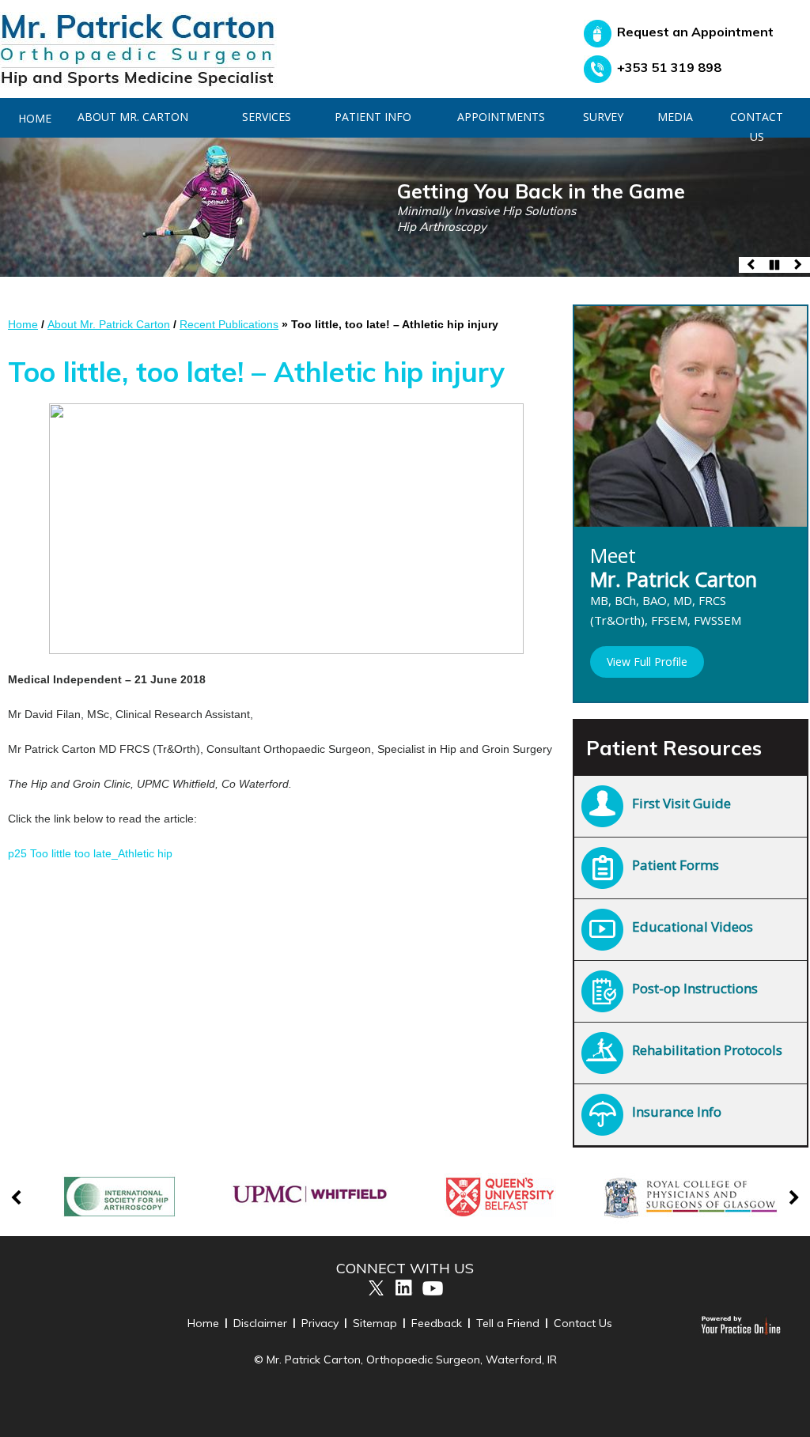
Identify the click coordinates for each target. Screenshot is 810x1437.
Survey (603, 116)
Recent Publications (229, 324)
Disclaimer (260, 1323)
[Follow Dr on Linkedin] (404, 1288)
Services (266, 116)
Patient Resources (674, 748)
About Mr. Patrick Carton (108, 324)
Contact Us (756, 126)
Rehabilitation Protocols (707, 1050)
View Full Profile (647, 661)
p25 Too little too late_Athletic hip (90, 853)
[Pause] (774, 265)
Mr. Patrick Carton (673, 597)
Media (675, 116)
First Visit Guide (681, 803)
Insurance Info (676, 1111)
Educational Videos (692, 926)
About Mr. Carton (133, 116)
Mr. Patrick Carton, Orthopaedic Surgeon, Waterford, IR (412, 1359)
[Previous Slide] (751, 265)
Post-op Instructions (695, 988)
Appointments (501, 116)
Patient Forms (675, 865)
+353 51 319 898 (669, 67)
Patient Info (373, 116)
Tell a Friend (507, 1323)
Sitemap (375, 1323)
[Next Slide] (798, 265)
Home (23, 324)
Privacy (320, 1323)
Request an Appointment (695, 32)
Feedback (436, 1323)
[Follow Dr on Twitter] (375, 1288)
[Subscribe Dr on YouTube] (433, 1288)
